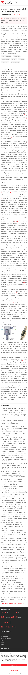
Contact (2, 642)
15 (15, 221)
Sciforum (3, 650)
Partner (2, 644)
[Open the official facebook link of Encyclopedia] (15, 627)
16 (17, 221)
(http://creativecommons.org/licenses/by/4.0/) (12, 603)
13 (5, 196)
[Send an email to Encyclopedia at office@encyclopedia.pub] (2, 627)
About (2, 634)
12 (24, 192)
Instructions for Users (6, 638)
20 (16, 292)
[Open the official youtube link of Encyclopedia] (12, 627)
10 (1, 192)
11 (10, 192)
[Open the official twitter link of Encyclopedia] (5, 627)
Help (2, 640)
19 (24, 282)
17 (12, 245)
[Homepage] (3, 2)
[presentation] (16, 206)
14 (14, 221)
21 (13, 302)
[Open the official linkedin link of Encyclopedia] (9, 627)
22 (22, 360)
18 (26, 249)
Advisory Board (4, 636)
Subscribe (5, 622)
